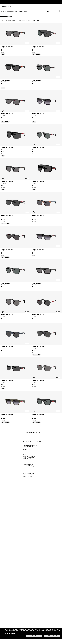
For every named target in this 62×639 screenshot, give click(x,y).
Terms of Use (35, 632)
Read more (36, 20)
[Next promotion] (51, 2)
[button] (59, 6)
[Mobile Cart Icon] (55, 6)
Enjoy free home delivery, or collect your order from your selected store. (31, 2)
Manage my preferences (11, 635)
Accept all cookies (52, 635)
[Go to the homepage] (7, 6)
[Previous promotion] (11, 2)
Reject (34, 635)
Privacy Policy (25, 632)
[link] (51, 6)
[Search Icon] (47, 6)
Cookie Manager (11, 633)
